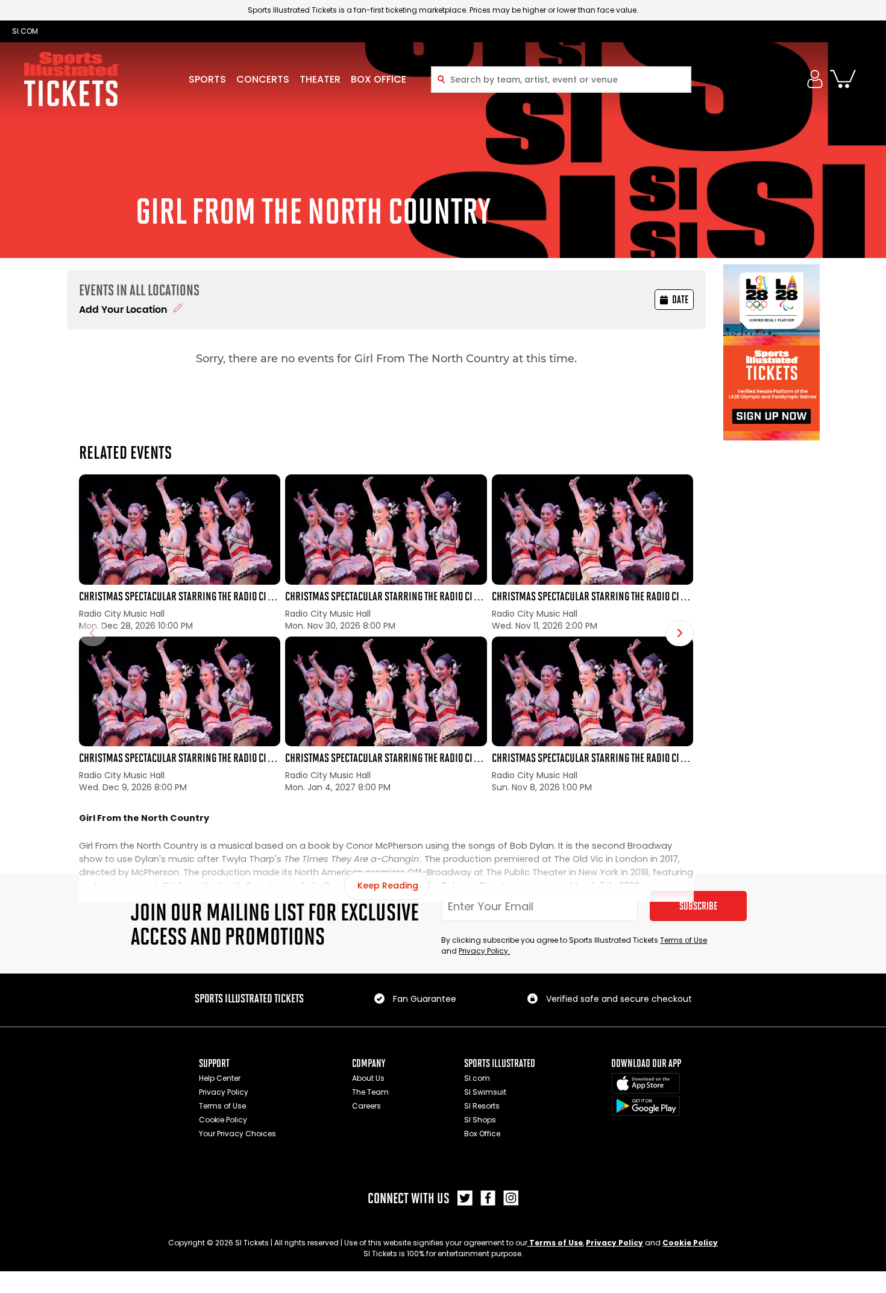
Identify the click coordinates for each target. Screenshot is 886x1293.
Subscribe (698, 906)
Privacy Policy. (484, 951)
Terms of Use (683, 940)
